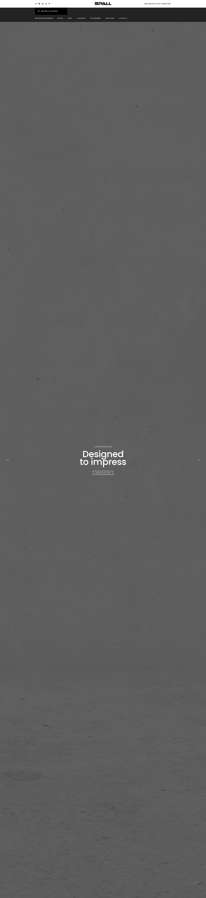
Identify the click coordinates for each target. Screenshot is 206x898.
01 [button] (199, 459)
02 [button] (7, 459)
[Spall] (103, 4)
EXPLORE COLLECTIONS (103, 473)
